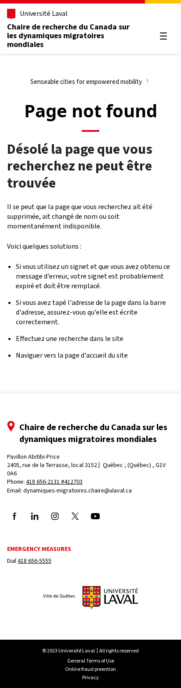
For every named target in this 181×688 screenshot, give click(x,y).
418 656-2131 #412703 (54, 482)
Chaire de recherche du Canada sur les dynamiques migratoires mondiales (68, 36)
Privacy (90, 677)
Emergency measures (39, 549)
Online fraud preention (90, 669)
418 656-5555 (34, 561)
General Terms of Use (90, 660)
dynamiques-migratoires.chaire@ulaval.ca (77, 490)
